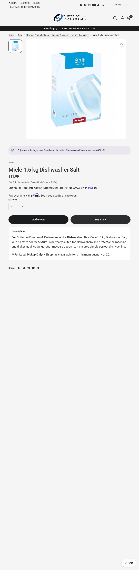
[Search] (115, 18)
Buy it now (100, 219)
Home (11, 35)
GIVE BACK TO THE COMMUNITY (25, 7)
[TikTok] (98, 5)
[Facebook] (81, 5)
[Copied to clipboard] (38, 268)
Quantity (12, 199)
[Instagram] (89, 5)
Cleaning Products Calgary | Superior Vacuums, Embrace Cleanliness (57, 35)
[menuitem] (13, 3)
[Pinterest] (29, 268)
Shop (20, 35)
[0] (128, 18)
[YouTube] (94, 5)
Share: (11, 268)
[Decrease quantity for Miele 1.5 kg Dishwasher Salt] (11, 206)
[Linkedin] (103, 5)
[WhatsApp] (33, 268)
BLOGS (36, 3)
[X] (85, 5)
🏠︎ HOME (12, 3)
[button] (69, 231)
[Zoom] (121, 43)
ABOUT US (25, 3)
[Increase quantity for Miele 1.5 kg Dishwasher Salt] (22, 206)
